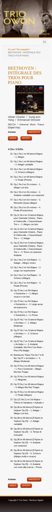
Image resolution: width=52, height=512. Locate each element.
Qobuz (13, 138)
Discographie (23, 49)
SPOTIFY (26, 485)
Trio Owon (19, 18)
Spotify (26, 138)
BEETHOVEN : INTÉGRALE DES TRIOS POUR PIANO (25, 75)
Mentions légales (36, 500)
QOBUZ (13, 485)
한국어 (43, 31)
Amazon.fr (34, 132)
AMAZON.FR (34, 479)
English (45, 34)
